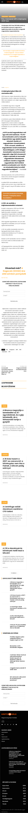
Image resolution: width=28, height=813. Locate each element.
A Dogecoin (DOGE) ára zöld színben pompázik (14, 271)
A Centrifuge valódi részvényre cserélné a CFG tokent (12, 509)
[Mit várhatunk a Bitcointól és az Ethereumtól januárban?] (5, 678)
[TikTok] (11, 725)
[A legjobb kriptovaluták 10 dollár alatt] (5, 670)
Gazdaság (5, 454)
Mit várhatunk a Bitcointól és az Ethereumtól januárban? (18, 678)
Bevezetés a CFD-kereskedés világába (16, 646)
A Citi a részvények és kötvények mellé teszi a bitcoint (13, 550)
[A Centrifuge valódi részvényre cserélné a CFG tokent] (14, 495)
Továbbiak (13, 573)
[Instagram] (8, 725)
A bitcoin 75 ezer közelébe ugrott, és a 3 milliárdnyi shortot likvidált (18, 626)
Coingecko (11, 349)
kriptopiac (4, 351)
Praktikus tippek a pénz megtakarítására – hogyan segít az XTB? (17, 638)
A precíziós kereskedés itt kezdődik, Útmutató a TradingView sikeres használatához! (13, 195)
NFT (9, 351)
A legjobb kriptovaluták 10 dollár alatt (18, 668)
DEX (20, 349)
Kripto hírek (5, 16)
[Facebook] (10, 359)
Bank (4, 544)
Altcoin (4, 502)
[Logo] (14, 2)
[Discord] (2, 725)
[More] (17, 359)
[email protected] (11, 721)
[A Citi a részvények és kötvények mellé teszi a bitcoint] (14, 537)
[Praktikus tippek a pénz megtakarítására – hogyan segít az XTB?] (5, 638)
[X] (13, 359)
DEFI (17, 349)
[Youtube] (16, 725)
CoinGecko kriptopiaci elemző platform (12, 35)
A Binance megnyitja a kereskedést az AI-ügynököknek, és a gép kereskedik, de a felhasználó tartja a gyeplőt (13, 416)
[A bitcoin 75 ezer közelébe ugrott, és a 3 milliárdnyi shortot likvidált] (5, 626)
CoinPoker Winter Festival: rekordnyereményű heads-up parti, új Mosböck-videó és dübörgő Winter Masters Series (18, 659)
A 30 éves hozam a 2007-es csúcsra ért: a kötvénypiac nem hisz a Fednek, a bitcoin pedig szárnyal (13, 463)
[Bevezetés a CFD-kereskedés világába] (5, 647)
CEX (7, 349)
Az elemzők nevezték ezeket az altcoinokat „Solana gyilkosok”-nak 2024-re (7, 371)
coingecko (6, 87)
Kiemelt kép (4, 277)
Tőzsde (4, 406)
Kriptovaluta (12, 16)
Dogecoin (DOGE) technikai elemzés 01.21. (21, 369)
